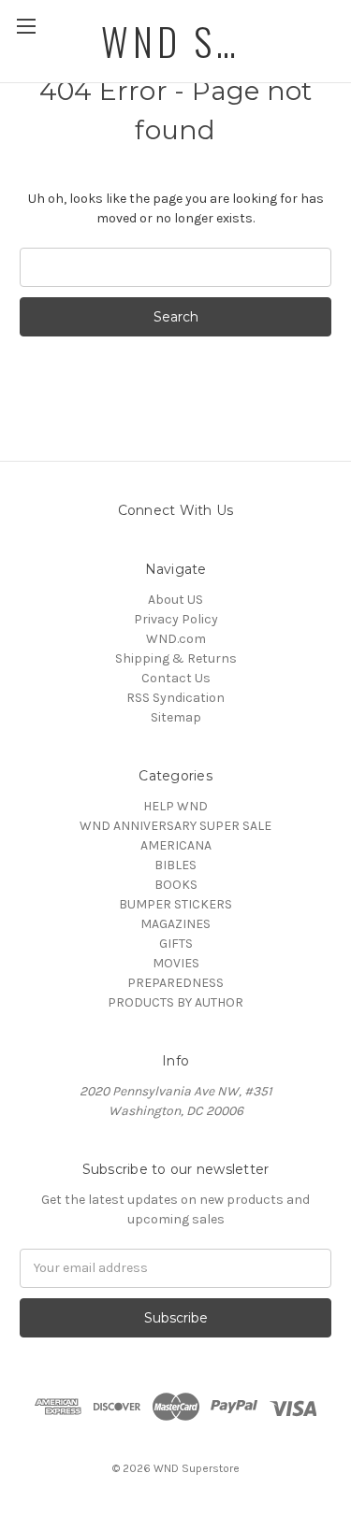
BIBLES (175, 865)
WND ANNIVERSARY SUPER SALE (175, 826)
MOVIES (176, 963)
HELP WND (175, 806)
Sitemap (176, 717)
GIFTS (176, 943)
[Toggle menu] (25, 25)
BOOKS (175, 885)
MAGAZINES (175, 924)
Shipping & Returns (176, 658)
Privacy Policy (176, 619)
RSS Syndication (175, 698)
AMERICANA (176, 845)
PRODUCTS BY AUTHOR (175, 1002)
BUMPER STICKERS (175, 904)
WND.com (176, 639)
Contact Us (176, 678)
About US (175, 600)
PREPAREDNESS (175, 983)
